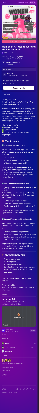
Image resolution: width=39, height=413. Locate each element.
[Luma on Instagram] (17, 389)
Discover (4, 392)
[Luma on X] (20, 389)
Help (15, 392)
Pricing (10, 392)
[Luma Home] (4, 2)
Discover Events (22, 3)
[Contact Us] (23, 389)
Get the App (31, 389)
